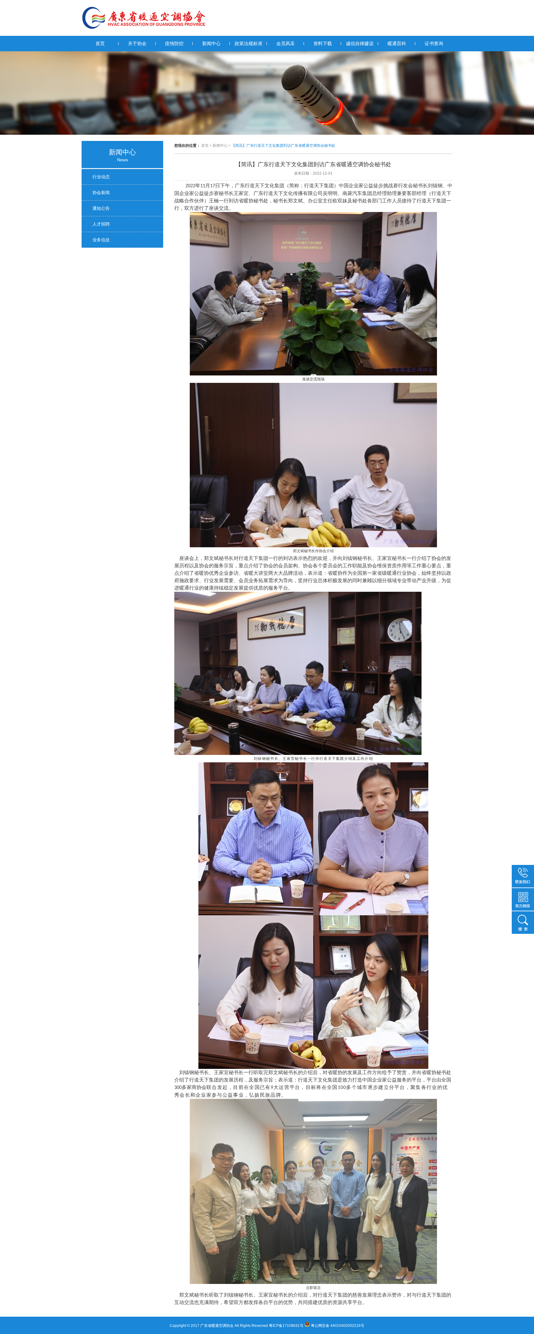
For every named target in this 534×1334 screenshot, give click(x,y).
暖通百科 (397, 43)
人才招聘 (101, 224)
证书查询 (434, 43)
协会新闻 (101, 192)
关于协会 (137, 43)
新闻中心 (211, 43)
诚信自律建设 (360, 43)
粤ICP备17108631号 (286, 1325)
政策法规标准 (248, 43)
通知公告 (101, 208)
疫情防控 (174, 43)
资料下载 (322, 43)
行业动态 (101, 176)
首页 (100, 43)
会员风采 (285, 43)
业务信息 (101, 239)
